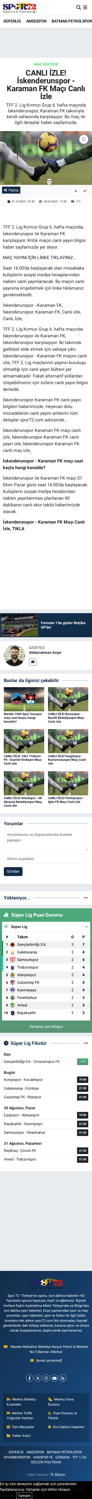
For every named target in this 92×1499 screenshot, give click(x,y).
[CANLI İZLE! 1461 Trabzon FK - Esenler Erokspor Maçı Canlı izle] (24, 741)
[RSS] (62, 1378)
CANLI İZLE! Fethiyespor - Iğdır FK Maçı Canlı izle (66, 800)
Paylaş (14, 190)
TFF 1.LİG (79, 1457)
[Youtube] (54, 1378)
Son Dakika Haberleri (68, 1427)
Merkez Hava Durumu (61, 1401)
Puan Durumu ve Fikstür (62, 1415)
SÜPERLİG (12, 21)
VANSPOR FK (43, 1457)
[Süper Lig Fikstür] (86, 1043)
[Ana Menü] (85, 7)
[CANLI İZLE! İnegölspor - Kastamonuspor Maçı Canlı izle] (68, 741)
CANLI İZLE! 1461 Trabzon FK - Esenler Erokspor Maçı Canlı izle (23, 759)
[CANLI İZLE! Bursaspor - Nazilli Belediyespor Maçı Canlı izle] (68, 699)
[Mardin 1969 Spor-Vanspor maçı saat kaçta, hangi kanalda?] (24, 699)
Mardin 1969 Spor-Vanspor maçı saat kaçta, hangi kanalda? (23, 717)
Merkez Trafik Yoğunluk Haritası (20, 1415)
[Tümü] (86, 897)
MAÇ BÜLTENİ (46, 64)
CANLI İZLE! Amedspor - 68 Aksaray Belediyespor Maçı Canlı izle (23, 801)
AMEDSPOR (36, 21)
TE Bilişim (57, 1475)
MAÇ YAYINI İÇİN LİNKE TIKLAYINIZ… (39, 257)
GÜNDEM (62, 1457)
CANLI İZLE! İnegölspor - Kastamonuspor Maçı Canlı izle (67, 759)
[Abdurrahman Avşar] (14, 655)
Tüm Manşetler (23, 1427)
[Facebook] (29, 1378)
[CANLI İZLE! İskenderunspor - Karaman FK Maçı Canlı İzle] (46, 158)
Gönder (13, 871)
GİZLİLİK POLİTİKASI (46, 1462)
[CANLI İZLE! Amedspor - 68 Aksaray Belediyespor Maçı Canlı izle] (24, 783)
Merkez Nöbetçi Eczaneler (21, 1401)
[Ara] (78, 7)
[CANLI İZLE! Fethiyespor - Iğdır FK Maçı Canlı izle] (68, 783)
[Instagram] (46, 1378)
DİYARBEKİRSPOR (17, 1457)
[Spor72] (19, 7)
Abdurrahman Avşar (45, 652)
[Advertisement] (46, 1221)
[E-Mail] (32, 662)
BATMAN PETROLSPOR (72, 21)
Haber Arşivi (21, 1436)
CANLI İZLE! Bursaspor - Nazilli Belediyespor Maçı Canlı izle (66, 717)
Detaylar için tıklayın (46, 1026)
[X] (38, 1378)
